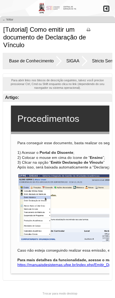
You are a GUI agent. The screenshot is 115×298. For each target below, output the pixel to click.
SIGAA (72, 61)
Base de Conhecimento (31, 61)
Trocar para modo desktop (60, 293)
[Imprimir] (88, 31)
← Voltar (7, 19)
